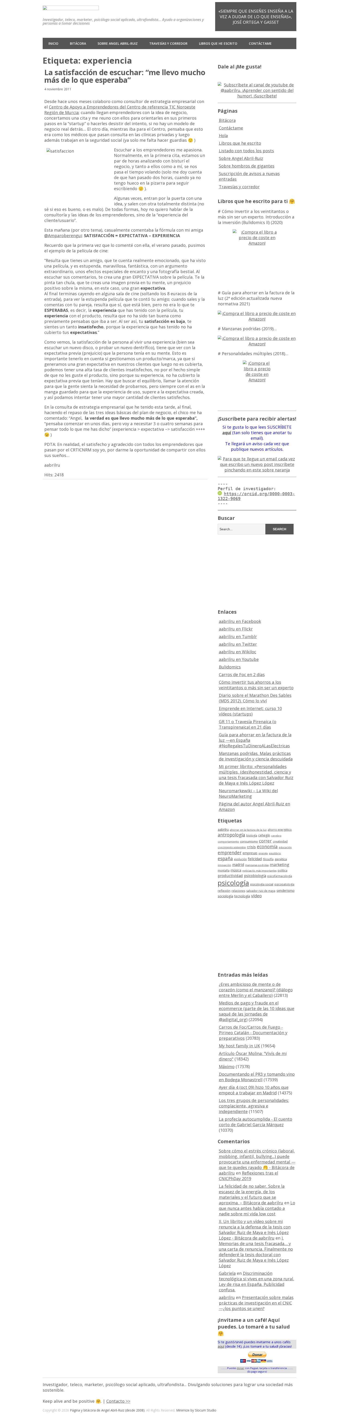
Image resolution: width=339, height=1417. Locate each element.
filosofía (268, 859)
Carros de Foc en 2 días (242, 674)
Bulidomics (230, 667)
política (282, 870)
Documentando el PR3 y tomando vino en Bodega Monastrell (257, 1076)
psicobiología (255, 875)
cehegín (264, 835)
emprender (229, 853)
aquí (221, 1346)
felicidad (255, 858)
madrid (238, 864)
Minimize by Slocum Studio (196, 1410)
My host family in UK (239, 1046)
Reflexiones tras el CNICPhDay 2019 (248, 1175)
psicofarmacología (279, 876)
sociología (225, 896)
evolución (240, 859)
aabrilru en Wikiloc (237, 651)
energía (263, 853)
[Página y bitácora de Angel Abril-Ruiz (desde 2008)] (71, 6)
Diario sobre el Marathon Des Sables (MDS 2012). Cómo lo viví (255, 698)
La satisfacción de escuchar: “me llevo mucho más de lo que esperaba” (124, 76)
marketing (279, 864)
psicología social (261, 884)
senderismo (285, 890)
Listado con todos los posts (246, 150)
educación (285, 847)
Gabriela (227, 1273)
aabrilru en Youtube (239, 659)
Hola (223, 135)
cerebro (276, 835)
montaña (223, 870)
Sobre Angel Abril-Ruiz (118, 43)
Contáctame (260, 43)
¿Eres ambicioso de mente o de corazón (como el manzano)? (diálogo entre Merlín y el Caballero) (256, 989)
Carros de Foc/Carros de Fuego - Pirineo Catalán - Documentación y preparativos (253, 1032)
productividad (230, 875)
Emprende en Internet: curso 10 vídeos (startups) (250, 711)
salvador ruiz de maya (260, 891)
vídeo (256, 896)
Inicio (53, 43)
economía (267, 847)
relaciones (238, 891)
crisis (251, 846)
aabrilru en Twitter (238, 644)
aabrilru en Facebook (240, 621)
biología (251, 835)
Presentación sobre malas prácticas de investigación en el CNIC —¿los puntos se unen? (256, 1303)
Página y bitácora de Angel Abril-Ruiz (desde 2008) (107, 1410)
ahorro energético (280, 830)
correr (265, 841)
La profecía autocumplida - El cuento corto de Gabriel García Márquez (255, 1121)
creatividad (280, 841)
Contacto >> (118, 1401)
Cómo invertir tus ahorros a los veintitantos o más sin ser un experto (256, 684)
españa (225, 859)
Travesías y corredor (168, 43)
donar (240, 1368)
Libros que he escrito (218, 43)
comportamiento (228, 841)
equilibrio (275, 853)
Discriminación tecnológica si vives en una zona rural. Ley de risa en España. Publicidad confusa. (256, 1281)
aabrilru (223, 829)
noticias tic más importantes (259, 870)
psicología (233, 882)
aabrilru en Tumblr (238, 636)
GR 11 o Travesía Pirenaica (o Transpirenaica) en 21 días (247, 724)
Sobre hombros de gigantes (246, 166)
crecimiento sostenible (232, 847)
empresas (250, 853)
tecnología (242, 896)
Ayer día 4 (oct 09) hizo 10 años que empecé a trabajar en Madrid (253, 1090)
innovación (224, 865)
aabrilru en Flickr (236, 629)
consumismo (249, 841)
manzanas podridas (257, 865)
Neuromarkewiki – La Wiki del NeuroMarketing (248, 793)
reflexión (224, 891)
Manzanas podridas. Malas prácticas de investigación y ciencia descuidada (256, 756)
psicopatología (284, 884)
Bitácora (78, 43)
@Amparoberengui (63, 235)
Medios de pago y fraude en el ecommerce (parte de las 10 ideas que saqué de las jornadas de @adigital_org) (256, 1011)
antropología (231, 835)
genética (281, 859)
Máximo (227, 1066)
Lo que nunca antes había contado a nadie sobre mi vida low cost (257, 1208)
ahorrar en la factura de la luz (248, 829)
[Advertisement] (257, 571)
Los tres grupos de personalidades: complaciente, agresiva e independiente (254, 1106)
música (236, 870)
